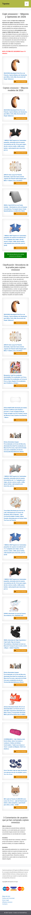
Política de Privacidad (8, 898)
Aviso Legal (5, 900)
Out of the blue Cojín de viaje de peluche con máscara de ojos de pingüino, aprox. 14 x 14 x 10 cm (15, 772)
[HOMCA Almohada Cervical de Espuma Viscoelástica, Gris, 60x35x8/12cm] (15, 605)
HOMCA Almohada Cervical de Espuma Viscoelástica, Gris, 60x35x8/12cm (15, 614)
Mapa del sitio (6, 896)
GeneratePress (23, 912)
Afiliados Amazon (7, 902)
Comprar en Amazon (21, 81)
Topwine (5, 4)
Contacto (5, 904)
